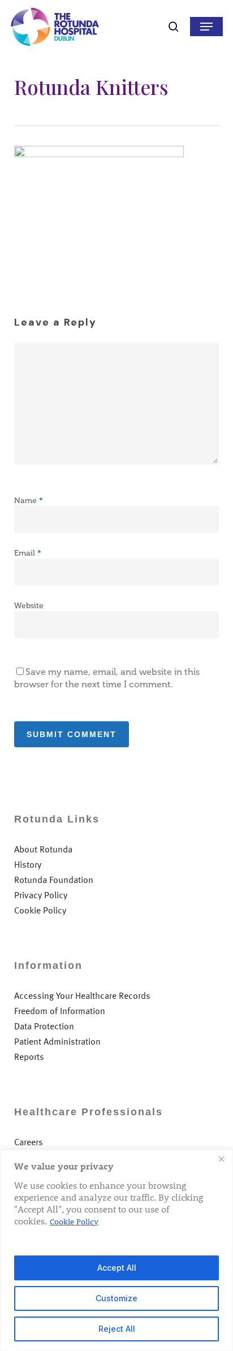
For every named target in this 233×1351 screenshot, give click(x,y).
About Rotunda (43, 849)
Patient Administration (57, 1041)
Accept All (116, 1267)
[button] (206, 26)
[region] (116, 1250)
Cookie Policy (74, 1221)
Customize (116, 1298)
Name (28, 500)
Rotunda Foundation (53, 879)
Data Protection (44, 1026)
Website (29, 605)
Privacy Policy (40, 895)
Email (27, 553)
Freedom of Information (59, 1011)
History (27, 864)
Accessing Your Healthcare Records (82, 995)
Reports (29, 1056)
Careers (28, 1142)
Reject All (116, 1328)
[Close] (221, 1159)
